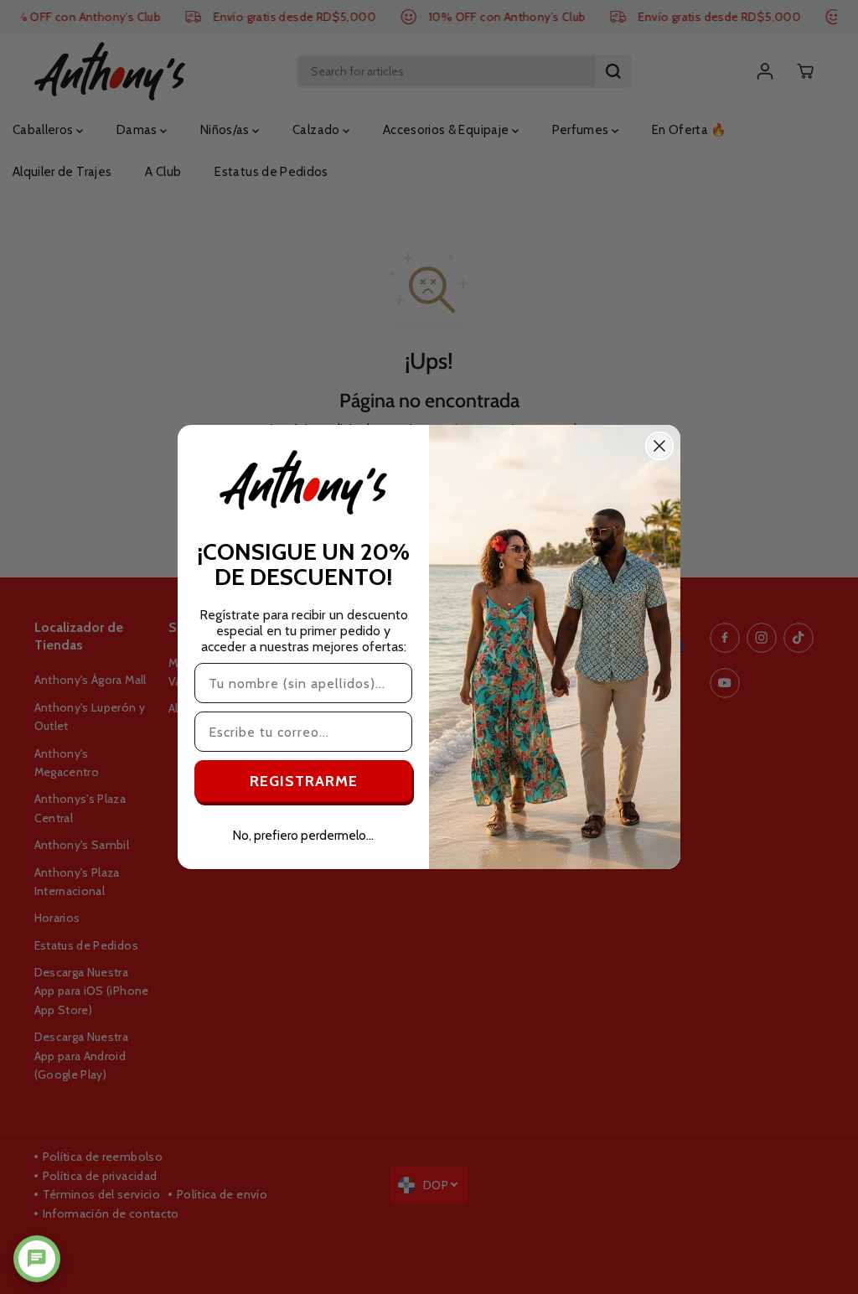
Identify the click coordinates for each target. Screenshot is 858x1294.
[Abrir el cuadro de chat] (36, 1258)
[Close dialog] (659, 445)
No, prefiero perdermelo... (303, 835)
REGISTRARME (304, 781)
